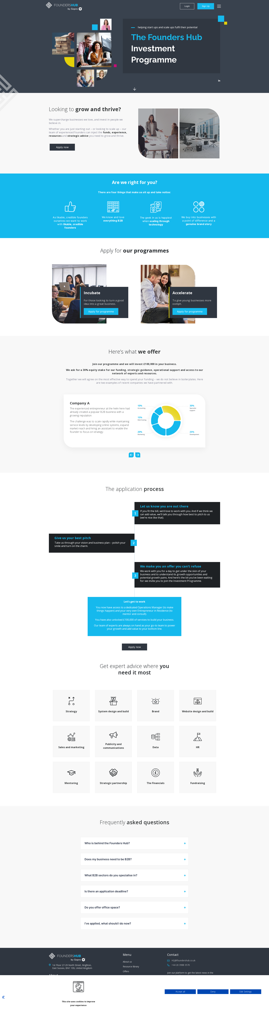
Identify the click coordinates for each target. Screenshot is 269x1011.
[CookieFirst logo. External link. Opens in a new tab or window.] (3, 997)
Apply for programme (101, 311)
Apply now (62, 147)
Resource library (131, 966)
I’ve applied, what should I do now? (108, 923)
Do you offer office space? (102, 907)
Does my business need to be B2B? (108, 859)
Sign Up (206, 6)
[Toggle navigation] (219, 6)
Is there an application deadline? (106, 891)
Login (187, 6)
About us (127, 961)
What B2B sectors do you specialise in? (111, 875)
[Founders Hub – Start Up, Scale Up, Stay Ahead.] (64, 6)
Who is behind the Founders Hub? (107, 843)
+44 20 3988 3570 (181, 964)
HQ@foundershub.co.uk (183, 960)
